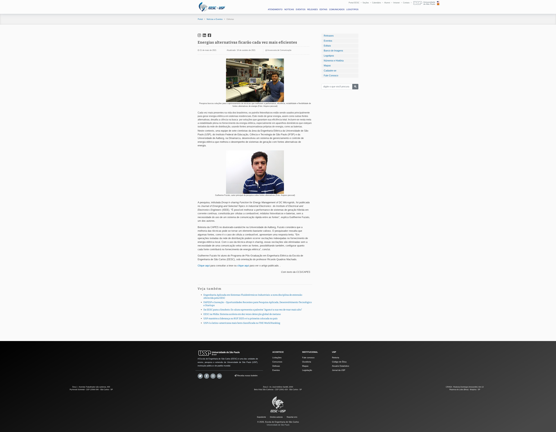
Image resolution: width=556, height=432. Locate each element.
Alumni (387, 3)
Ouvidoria (306, 362)
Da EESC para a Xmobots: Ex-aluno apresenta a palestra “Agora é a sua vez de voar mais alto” (252, 309)
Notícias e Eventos (215, 19)
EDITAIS (323, 9)
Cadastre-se (330, 70)
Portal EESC (354, 3)
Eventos (328, 40)
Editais (327, 45)
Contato (406, 3)
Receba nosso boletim (247, 375)
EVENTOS (300, 9)
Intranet (396, 3)
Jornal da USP (338, 370)
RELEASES (312, 9)
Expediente (261, 417)
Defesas (276, 366)
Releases (329, 35)
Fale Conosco (331, 75)
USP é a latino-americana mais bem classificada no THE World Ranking (241, 323)
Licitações (276, 357)
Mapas (327, 65)
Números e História (334, 60)
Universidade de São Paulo (278, 425)
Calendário (376, 3)
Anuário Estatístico (340, 366)
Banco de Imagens (333, 50)
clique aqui (243, 265)
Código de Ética (339, 362)
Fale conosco (308, 357)
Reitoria (335, 357)
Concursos (277, 362)
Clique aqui (204, 265)
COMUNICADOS (336, 9)
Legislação (307, 370)
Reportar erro (292, 417)
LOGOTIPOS (352, 9)
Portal (200, 19)
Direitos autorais (276, 417)
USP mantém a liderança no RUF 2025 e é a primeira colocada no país (240, 318)
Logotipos (329, 55)
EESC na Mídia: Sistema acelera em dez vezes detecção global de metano (242, 314)
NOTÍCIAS (289, 9)
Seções (366, 3)
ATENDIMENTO (275, 9)
